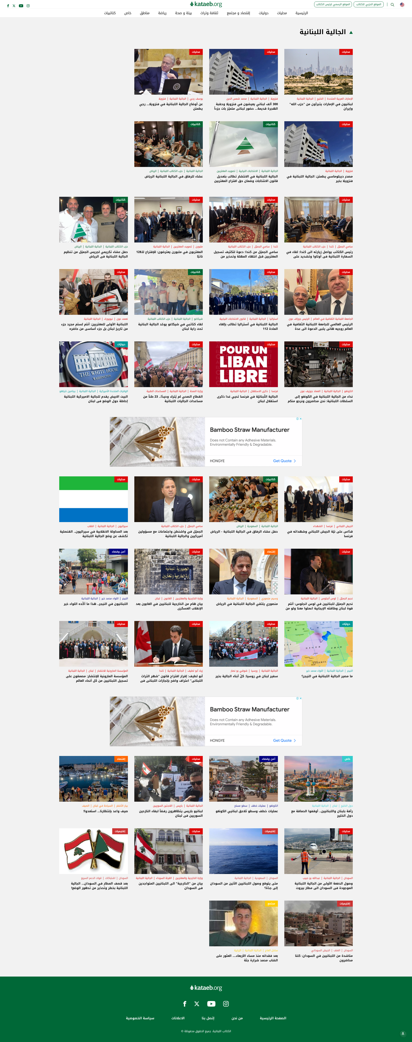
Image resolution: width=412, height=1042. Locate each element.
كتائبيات (110, 13)
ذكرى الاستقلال (259, 391)
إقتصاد (271, 551)
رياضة (162, 13)
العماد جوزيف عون (310, 391)
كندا (331, 246)
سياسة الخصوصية (140, 1018)
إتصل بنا (208, 1018)
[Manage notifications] (403, 1033)
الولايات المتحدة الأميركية (113, 391)
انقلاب (90, 526)
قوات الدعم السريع (91, 878)
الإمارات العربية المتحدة (340, 98)
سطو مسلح (240, 805)
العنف (337, 950)
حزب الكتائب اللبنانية (171, 171)
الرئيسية (301, 13)
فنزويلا (274, 98)
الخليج (320, 98)
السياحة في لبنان (103, 805)
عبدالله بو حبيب (311, 878)
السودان (348, 878)
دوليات (263, 13)
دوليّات (121, 344)
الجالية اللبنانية (305, 98)
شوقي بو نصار (239, 670)
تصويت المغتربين (226, 171)
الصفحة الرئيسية (273, 1018)
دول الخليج (347, 805)
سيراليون (123, 526)
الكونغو (348, 391)
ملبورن (199, 246)
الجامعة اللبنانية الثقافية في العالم (333, 319)
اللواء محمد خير (109, 598)
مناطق (145, 13)
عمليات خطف (258, 805)
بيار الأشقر (122, 805)
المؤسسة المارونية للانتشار (112, 670)
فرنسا (274, 391)
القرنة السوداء (164, 878)
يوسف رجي (196, 98)
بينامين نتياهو (67, 391)
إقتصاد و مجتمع (238, 13)
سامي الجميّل (345, 246)
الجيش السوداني (320, 950)
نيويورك (108, 319)
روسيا (254, 670)
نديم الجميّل (346, 598)
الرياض (152, 171)
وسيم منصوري (269, 598)
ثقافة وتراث (209, 13)
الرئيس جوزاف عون (299, 319)
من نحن (237, 1018)
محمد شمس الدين (236, 98)
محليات (282, 13)
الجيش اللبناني (344, 526)
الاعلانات (178, 1018)
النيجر (125, 598)
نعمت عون (122, 319)
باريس (179, 805)
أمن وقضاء (118, 551)
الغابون (168, 598)
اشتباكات (110, 878)
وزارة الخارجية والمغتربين (189, 598)
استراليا (274, 319)
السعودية (252, 526)
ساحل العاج (271, 950)
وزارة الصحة (196, 391)
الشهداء (318, 526)
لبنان (157, 598)
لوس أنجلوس (328, 598)
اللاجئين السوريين (162, 805)
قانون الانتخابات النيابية (233, 319)
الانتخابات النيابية (248, 171)
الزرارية (237, 950)
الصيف (85, 805)
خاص (127, 13)
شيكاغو (198, 319)
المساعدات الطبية (156, 391)
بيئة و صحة (183, 13)
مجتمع (271, 903)
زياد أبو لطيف (195, 670)
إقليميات (270, 831)
